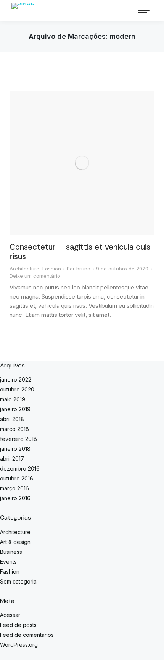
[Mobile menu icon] (144, 10)
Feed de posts (18, 625)
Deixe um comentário (35, 276)
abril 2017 (12, 458)
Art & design (15, 542)
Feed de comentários (27, 634)
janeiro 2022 (15, 379)
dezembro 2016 (20, 468)
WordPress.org (19, 644)
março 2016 (14, 488)
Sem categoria (18, 581)
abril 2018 (12, 419)
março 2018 (14, 429)
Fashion (51, 269)
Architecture (24, 269)
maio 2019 (12, 399)
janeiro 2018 (15, 448)
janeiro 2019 (15, 409)
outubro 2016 (16, 478)
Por (78, 269)
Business (11, 552)
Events (8, 561)
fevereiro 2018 (18, 439)
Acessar (10, 615)
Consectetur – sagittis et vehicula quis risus (80, 252)
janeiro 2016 (15, 498)
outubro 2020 (17, 389)
